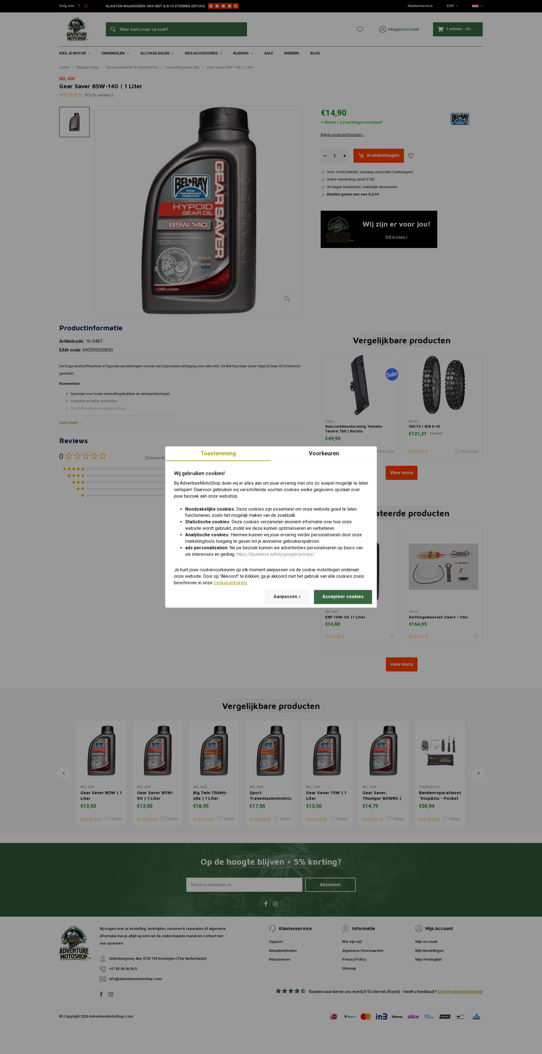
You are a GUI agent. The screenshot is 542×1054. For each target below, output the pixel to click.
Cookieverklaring (230, 582)
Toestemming (218, 453)
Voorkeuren (324, 453)
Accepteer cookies (343, 596)
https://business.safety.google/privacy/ (275, 554)
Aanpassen (285, 596)
